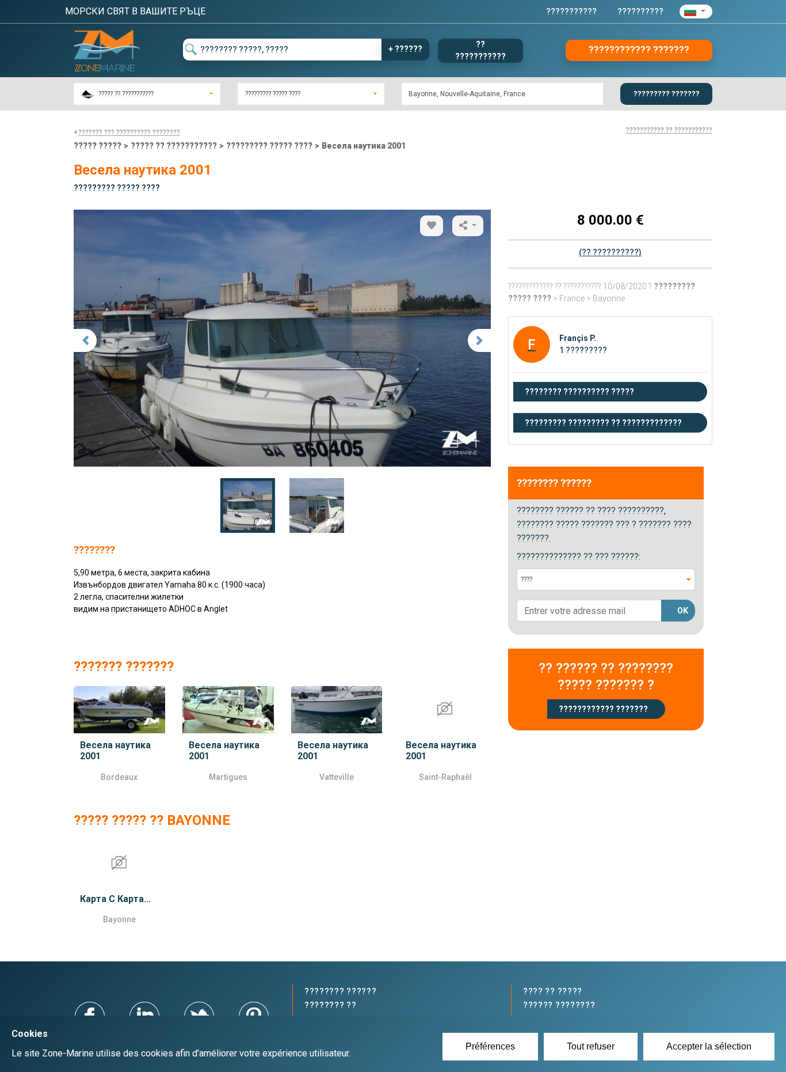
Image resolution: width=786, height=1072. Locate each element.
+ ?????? (405, 49)
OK (682, 610)
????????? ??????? (667, 93)
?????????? (640, 11)
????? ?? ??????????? (174, 145)
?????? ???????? (559, 1005)
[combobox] (147, 94)
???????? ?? (330, 1005)
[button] (696, 11)
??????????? (571, 11)
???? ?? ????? (552, 991)
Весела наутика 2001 (364, 145)
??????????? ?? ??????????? (669, 130)
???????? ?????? (340, 991)
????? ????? (97, 145)
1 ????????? (583, 350)
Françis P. (577, 338)
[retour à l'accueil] (107, 49)
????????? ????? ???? (269, 145)
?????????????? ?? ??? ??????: (578, 556)
